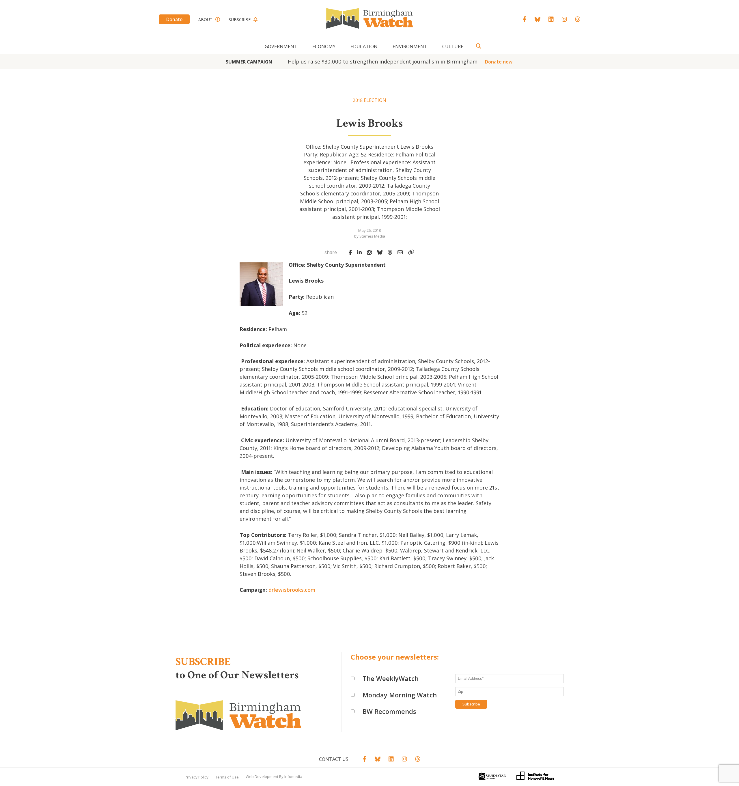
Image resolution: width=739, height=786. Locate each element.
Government (281, 46)
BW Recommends (389, 711)
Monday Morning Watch (400, 694)
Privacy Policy (196, 777)
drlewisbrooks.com (292, 589)
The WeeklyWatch (391, 678)
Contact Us (333, 759)
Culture (452, 46)
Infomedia (293, 776)
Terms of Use (227, 777)
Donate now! (499, 62)
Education (364, 46)
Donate (174, 19)
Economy (323, 46)
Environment (410, 46)
